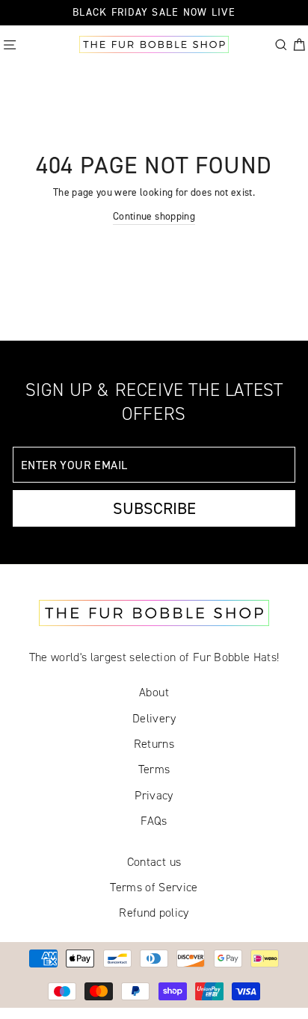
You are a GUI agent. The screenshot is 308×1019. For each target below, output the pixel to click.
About (154, 692)
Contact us (154, 862)
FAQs (154, 821)
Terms (154, 769)
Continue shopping (154, 216)
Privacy (154, 795)
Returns (154, 744)
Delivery (154, 718)
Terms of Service (153, 887)
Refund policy (153, 912)
